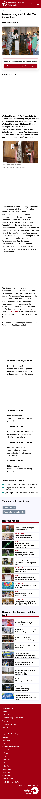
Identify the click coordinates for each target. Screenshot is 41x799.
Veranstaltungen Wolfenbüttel (14, 512)
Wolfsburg (6, 772)
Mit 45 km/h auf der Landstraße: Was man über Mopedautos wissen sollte (21, 493)
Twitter (4, 743)
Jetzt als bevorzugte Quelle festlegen (20, 66)
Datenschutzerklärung (10, 724)
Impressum (6, 727)
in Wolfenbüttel (12, 312)
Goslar (4, 756)
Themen (5, 721)
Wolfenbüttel (10, 10)
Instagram (6, 740)
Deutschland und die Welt (11, 782)
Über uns (5, 715)
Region (3, 10)
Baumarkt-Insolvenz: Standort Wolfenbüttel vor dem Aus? (21, 488)
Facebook (5, 737)
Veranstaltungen (9, 507)
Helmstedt (6, 760)
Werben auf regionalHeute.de (12, 718)
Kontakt (5, 711)
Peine (4, 763)
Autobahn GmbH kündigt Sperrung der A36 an (21, 484)
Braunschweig (7, 750)
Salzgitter (5, 766)
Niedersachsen (7, 779)
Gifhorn (5, 753)
